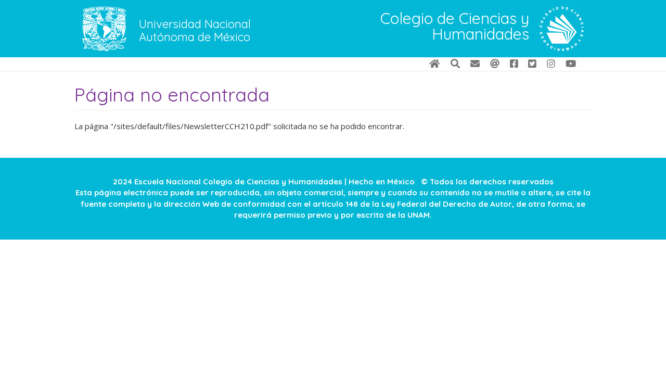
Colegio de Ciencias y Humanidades (454, 27)
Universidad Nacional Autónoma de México (195, 31)
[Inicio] (562, 28)
